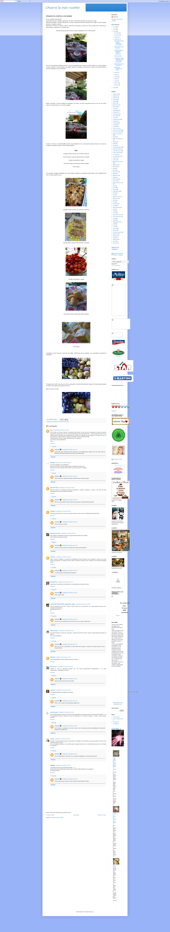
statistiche (114, 411)
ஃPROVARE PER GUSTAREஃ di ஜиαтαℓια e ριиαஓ (62, 604)
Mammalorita (53, 582)
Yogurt (114, 237)
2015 (114, 27)
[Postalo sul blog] (62, 419)
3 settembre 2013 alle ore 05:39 (66, 487)
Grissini (115, 145)
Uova (114, 225)
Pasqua (115, 189)
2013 (114, 31)
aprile (115, 78)
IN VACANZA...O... (117, 729)
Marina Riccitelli (54, 487)
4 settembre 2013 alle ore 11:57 (69, 644)
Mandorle (115, 166)
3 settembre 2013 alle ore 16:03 (63, 690)
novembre (117, 35)
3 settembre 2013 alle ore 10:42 (66, 630)
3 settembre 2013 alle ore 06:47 (68, 533)
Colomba (115, 121)
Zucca (114, 241)
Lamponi (115, 158)
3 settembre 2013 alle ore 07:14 (69, 570)
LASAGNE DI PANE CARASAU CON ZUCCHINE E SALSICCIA (119, 60)
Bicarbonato (116, 105)
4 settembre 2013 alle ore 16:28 (62, 738)
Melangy (52, 462)
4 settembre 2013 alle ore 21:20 (63, 765)
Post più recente (50, 815)
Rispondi (52, 443)
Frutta (114, 143)
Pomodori (115, 203)
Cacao (114, 108)
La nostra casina (117, 156)
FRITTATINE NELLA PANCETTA (119, 64)
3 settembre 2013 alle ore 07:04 (69, 545)
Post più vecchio (102, 815)
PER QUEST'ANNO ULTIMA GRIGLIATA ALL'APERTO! (119, 42)
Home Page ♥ (116, 717)
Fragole (115, 141)
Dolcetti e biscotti (117, 130)
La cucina (115, 154)
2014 (114, 29)
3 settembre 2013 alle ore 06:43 (63, 511)
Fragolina (52, 511)
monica (52, 738)
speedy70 (52, 690)
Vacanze (115, 228)
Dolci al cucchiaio (117, 132)
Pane (114, 187)
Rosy (51, 430)
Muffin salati (116, 179)
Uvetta (114, 226)
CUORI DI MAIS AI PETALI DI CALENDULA (114, 819)
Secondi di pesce (117, 216)
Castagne (115, 112)
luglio (115, 74)
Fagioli (114, 137)
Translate (117, 265)
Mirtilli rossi (115, 175)
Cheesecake (116, 114)
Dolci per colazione (117, 133)
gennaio (116, 85)
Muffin (114, 177)
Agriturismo (115, 94)
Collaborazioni (116, 119)
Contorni (115, 126)
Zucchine (115, 243)
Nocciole (115, 180)
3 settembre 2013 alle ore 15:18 (65, 666)
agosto (116, 72)
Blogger (92, 911)
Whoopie (115, 235)
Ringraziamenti (116, 207)
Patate (114, 193)
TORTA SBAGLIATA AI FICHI (118, 47)
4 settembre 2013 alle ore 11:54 (69, 592)
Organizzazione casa (118, 182)
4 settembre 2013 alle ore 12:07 (69, 726)
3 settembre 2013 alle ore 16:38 (66, 712)
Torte (114, 220)
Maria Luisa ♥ (53, 666)
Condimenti (115, 123)
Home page (76, 815)
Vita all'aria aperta (117, 232)
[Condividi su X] (64, 419)
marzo (116, 81)
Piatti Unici (115, 198)
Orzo (114, 185)
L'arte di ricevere (62, 421)
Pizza (114, 202)
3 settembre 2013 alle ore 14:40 (63, 657)
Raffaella (52, 657)
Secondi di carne (117, 214)
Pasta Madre (116, 191)
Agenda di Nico (54, 630)
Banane (115, 103)
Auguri (114, 101)
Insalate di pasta (117, 149)
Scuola (114, 212)
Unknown (57, 449)
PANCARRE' (114, 866)
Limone (115, 159)
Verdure (115, 230)
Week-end (115, 234)
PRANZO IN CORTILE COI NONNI (118, 69)
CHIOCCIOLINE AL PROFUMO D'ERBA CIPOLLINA (118, 52)
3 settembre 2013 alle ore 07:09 (63, 557)
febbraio (116, 83)
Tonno (114, 218)
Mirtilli (114, 173)
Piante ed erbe (116, 196)
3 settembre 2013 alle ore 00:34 (62, 462)
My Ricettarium (54, 712)
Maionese (115, 164)
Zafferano (115, 239)
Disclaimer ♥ (116, 722)
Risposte (54, 446)
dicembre (116, 33)
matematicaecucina (55, 533)
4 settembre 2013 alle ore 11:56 (69, 619)
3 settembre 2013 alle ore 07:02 (69, 476)
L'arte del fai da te (117, 150)
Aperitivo (115, 97)
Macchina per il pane (118, 161)
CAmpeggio (116, 110)
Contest (115, 124)
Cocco (114, 117)
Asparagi (115, 99)
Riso (114, 209)
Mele (114, 168)
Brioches (115, 106)
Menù (67, 421)
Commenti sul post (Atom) (57, 817)
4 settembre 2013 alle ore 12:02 (69, 700)
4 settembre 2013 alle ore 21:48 (69, 779)
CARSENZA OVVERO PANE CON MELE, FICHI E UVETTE (114, 764)
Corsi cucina (116, 128)
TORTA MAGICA (118, 56)
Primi (114, 205)
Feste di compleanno (118, 138)
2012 (114, 87)
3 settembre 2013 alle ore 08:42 (82, 604)
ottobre (116, 37)
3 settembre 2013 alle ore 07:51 (65, 582)
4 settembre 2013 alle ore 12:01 (69, 678)
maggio (116, 76)
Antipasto (115, 96)
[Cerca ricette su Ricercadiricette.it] (117, 459)
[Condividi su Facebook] (66, 419)
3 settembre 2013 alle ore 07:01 (69, 449)
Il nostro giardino (54, 421)
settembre (116, 39)
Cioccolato (115, 115)
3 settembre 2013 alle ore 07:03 (69, 499)
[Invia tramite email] (61, 419)
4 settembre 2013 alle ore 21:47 (69, 754)
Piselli (114, 200)
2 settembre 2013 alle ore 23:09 (61, 430)
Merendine (115, 171)
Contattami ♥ (116, 723)
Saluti (114, 211)
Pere (114, 194)
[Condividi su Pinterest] (67, 419)
